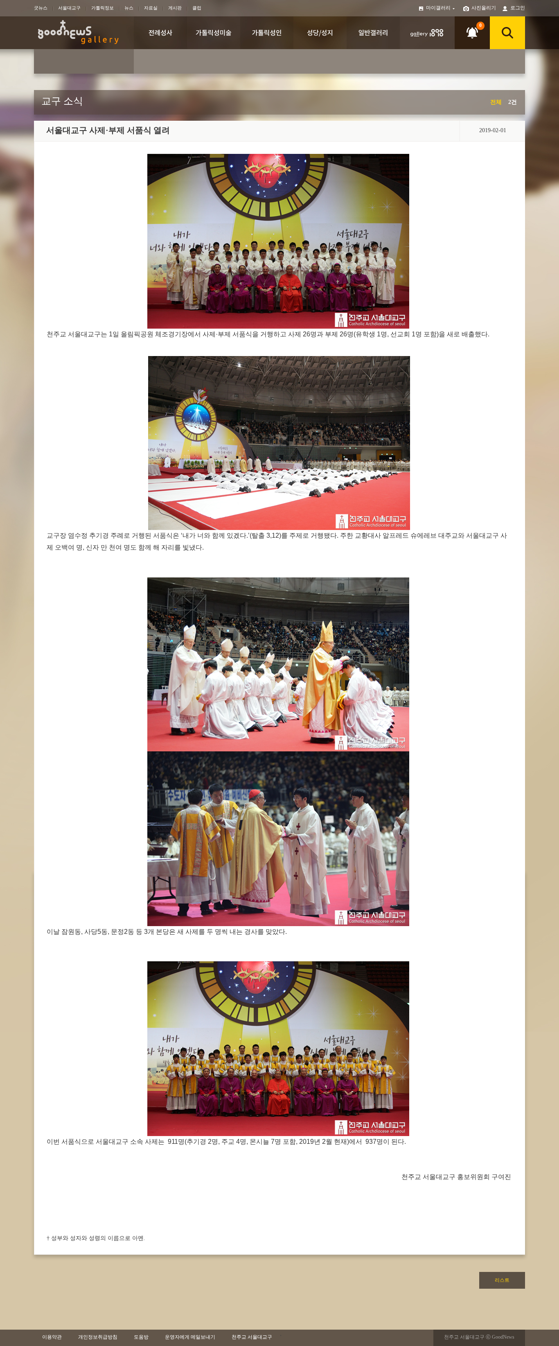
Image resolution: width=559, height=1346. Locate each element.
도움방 (141, 1337)
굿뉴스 (40, 7)
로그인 (517, 8)
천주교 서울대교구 (252, 1337)
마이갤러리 (439, 8)
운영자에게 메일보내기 (190, 1337)
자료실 (151, 7)
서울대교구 (69, 7)
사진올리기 (483, 8)
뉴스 (128, 7)
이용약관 (52, 1337)
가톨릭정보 (102, 7)
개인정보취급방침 (97, 1337)
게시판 (175, 7)
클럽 (196, 7)
